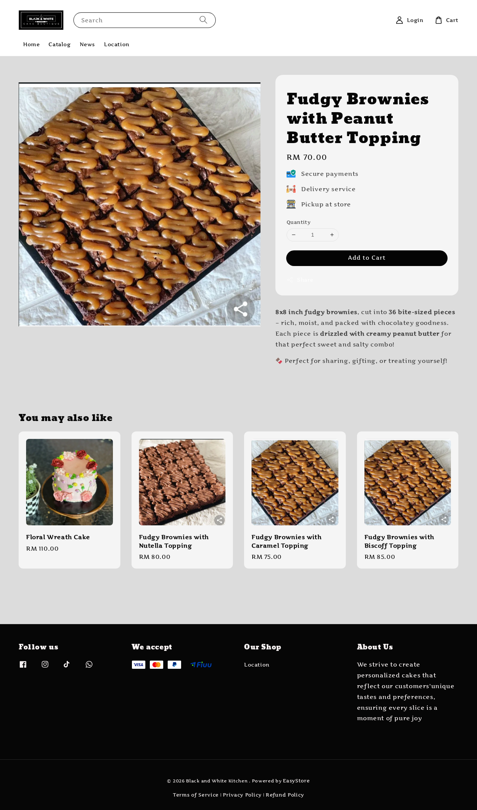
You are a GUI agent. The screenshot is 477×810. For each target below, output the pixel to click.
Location (117, 44)
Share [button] (305, 279)
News (87, 44)
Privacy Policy (242, 795)
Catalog (59, 44)
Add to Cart (367, 257)
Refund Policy (285, 795)
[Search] (203, 20)
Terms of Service (196, 795)
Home (31, 44)
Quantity (298, 222)
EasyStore (296, 781)
